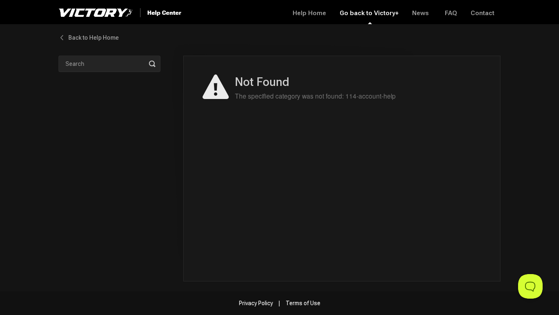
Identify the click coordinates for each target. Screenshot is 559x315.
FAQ (451, 13)
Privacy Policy (256, 303)
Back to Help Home (93, 37)
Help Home (309, 13)
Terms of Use (303, 303)
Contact (482, 13)
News (420, 13)
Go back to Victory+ (369, 13)
